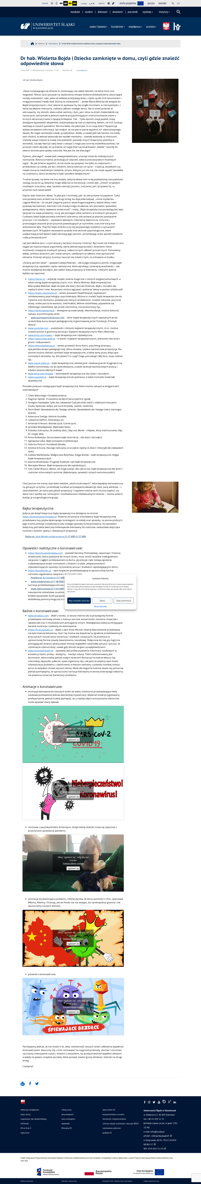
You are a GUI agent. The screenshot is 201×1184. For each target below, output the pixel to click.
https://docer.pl (36, 279)
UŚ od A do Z (26, 1128)
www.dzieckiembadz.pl (40, 650)
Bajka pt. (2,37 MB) (50, 536)
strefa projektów (128, 3)
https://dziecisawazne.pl (41, 310)
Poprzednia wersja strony (69, 1181)
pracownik (133, 12)
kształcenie (117, 26)
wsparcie (83, 70)
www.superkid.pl (37, 377)
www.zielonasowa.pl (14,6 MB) (47, 588)
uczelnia (150, 26)
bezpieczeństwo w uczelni (113, 1114)
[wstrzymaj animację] (108, 3)
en (178, 3)
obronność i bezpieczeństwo (114, 1119)
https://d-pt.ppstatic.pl (40, 629)
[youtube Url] (159, 1102)
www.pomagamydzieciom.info (47, 317)
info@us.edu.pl (157, 1131)
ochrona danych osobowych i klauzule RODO (121, 1123)
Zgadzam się (73, 739)
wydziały (147, 12)
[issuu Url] (164, 1102)
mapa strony (25, 1114)
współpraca (134, 26)
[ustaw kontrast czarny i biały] (61, 3)
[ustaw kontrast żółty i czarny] (74, 3)
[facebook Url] (144, 1102)
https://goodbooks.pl (39, 570)
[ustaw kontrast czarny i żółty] (70, 3)
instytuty (163, 12)
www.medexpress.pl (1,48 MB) (47, 581)
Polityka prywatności (27, 1181)
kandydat (75, 12)
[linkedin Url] (175, 1102)
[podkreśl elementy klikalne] (113, 3)
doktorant (102, 12)
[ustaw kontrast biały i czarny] (65, 3)
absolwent (117, 12)
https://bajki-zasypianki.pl (42, 292)
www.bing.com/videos (40, 335)
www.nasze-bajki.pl (38, 363)
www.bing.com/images (40, 373)
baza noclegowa (68, 1119)
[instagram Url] (149, 1102)
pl (173, 3)
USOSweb (25, 1123)
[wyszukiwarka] (178, 12)
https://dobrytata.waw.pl (41, 338)
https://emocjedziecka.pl (41, 345)
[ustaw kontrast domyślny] (52, 3)
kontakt (162, 3)
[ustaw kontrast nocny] (56, 3)
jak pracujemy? (67, 1114)
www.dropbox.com (38, 615)
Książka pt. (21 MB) (48, 577)
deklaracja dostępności (30, 1110)
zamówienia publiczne (112, 1128)
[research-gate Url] (169, 1102)
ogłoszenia (25, 1132)
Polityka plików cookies (100, 606)
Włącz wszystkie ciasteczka (79, 600)
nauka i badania (98, 26)
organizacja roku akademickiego (34, 1119)
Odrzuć (102, 600)
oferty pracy (66, 1110)
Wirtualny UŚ (67, 1128)
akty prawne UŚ (109, 1110)
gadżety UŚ (107, 1132)
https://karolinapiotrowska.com (45, 553)
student (89, 12)
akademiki (66, 1123)
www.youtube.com (38, 328)
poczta (151, 3)
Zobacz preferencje (123, 600)
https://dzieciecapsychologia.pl (40, 516)
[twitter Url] (154, 1102)
